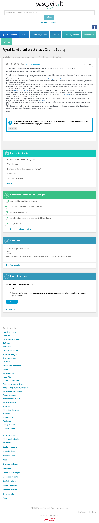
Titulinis (6, 57)
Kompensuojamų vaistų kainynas (15, 388)
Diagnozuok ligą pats (11, 350)
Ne (13, 288)
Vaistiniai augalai (9, 402)
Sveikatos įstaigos (39, 34)
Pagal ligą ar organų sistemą (13, 384)
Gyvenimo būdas (9, 451)
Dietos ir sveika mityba (11, 473)
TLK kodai (6, 343)
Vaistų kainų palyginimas (12, 392)
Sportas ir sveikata (10, 490)
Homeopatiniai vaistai (11, 399)
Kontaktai (43, 23)
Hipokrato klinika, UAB (19, 213)
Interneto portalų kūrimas (49, 515)
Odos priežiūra (8, 494)
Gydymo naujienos (33, 64)
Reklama (54, 23)
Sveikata (55, 34)
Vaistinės (6, 362)
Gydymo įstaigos (9, 358)
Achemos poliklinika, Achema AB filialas (26, 207)
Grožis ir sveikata (9, 481)
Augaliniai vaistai (9, 395)
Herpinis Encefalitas (15, 178)
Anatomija (7, 421)
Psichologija (7, 468)
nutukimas (41, 100)
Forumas (6, 41)
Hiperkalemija (12, 173)
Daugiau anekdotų (14, 265)
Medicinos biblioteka (11, 439)
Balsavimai (10, 310)
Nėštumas (7, 347)
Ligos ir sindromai (9, 34)
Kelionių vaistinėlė (10, 428)
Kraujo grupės (8, 418)
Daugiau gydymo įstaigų (20, 229)
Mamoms (6, 414)
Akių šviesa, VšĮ (16, 224)
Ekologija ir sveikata (10, 477)
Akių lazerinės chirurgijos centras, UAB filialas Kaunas (31, 218)
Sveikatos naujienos (21, 57)
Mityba (5, 460)
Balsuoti (11, 302)
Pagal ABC (7, 336)
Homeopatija (89, 34)
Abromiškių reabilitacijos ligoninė (23, 201)
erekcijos (67, 94)
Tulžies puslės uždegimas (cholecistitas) (24, 168)
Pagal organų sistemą (11, 340)
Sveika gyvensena (71, 34)
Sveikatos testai (9, 436)
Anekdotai (7, 443)
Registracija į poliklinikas (12, 366)
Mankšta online (9, 456)
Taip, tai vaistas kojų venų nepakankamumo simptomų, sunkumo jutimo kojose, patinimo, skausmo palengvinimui (49, 294)
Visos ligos (10, 184)
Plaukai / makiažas (10, 486)
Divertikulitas (12, 164)
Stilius (5, 498)
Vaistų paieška (8, 373)
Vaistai (24, 34)
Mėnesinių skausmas (11, 410)
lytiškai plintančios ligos (55, 79)
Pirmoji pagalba (9, 425)
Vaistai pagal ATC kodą (11, 381)
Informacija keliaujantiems (13, 432)
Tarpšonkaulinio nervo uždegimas (21, 159)
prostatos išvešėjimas (20, 90)
